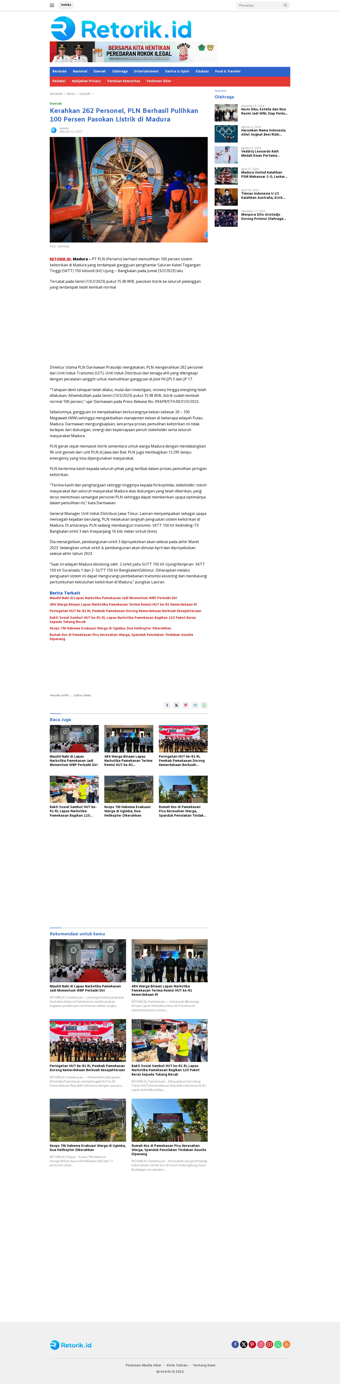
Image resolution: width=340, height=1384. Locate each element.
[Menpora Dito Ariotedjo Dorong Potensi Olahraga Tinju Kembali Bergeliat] (226, 218)
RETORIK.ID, (61, 258)
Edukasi (202, 71)
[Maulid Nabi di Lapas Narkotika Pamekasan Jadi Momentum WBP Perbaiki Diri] (74, 739)
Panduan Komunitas (123, 81)
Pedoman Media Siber (144, 1365)
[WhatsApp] (278, 1345)
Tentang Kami (204, 1365)
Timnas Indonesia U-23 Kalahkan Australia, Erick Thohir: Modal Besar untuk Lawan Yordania (263, 196)
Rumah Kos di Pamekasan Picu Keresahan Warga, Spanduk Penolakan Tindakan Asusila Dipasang (121, 637)
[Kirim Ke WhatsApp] (204, 705)
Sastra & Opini (177, 71)
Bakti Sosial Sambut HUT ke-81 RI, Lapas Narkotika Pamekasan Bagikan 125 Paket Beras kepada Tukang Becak (123, 620)
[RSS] (286, 1345)
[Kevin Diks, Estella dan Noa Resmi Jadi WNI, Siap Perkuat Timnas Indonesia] (226, 112)
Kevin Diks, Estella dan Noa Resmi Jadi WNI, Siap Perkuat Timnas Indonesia (265, 111)
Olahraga (120, 71)
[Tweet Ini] (176, 705)
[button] (285, 5)
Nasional (80, 71)
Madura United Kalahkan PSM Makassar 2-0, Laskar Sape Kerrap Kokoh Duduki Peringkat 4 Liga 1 (263, 175)
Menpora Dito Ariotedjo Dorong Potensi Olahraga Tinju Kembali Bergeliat (262, 217)
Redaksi (59, 81)
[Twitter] (243, 1345)
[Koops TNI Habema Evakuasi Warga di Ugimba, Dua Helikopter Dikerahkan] (128, 789)
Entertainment (146, 71)
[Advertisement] (129, 327)
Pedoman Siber (159, 81)
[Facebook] (235, 1345)
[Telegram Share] (195, 705)
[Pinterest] (252, 1345)
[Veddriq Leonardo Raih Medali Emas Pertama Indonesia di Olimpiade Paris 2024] (226, 155)
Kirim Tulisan (177, 1365)
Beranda (59, 71)
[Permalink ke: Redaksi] (53, 130)
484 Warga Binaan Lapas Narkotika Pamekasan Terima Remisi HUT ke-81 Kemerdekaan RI (123, 605)
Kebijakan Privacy (86, 81)
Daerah (100, 71)
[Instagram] (261, 1345)
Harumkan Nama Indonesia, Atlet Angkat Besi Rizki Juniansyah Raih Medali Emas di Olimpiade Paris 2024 (265, 132)
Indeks (66, 5)
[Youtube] (269, 1345)
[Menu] (53, 5)
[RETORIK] (140, 28)
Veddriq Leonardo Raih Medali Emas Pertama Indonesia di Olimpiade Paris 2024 (264, 153)
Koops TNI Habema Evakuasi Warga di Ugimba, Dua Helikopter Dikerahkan (110, 629)
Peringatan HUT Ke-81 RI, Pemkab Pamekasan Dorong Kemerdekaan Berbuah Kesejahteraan (125, 611)
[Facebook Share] (167, 705)
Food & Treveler (228, 71)
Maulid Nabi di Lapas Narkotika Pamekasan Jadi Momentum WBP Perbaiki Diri (113, 598)
